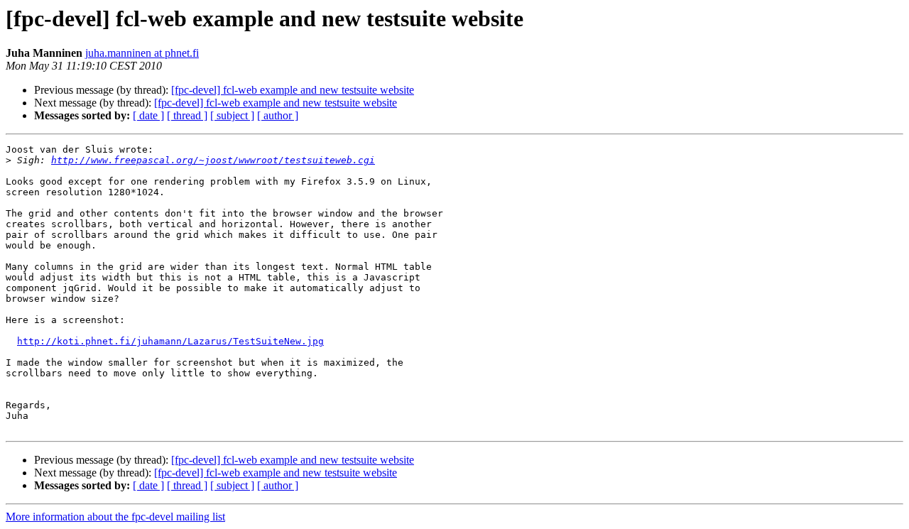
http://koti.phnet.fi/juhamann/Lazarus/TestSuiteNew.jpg (170, 341)
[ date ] (148, 115)
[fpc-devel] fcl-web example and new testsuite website (292, 90)
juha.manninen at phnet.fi (142, 53)
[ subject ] (232, 115)
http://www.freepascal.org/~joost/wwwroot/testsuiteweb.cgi (213, 160)
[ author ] (277, 115)
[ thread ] (187, 115)
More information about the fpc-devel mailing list (115, 517)
